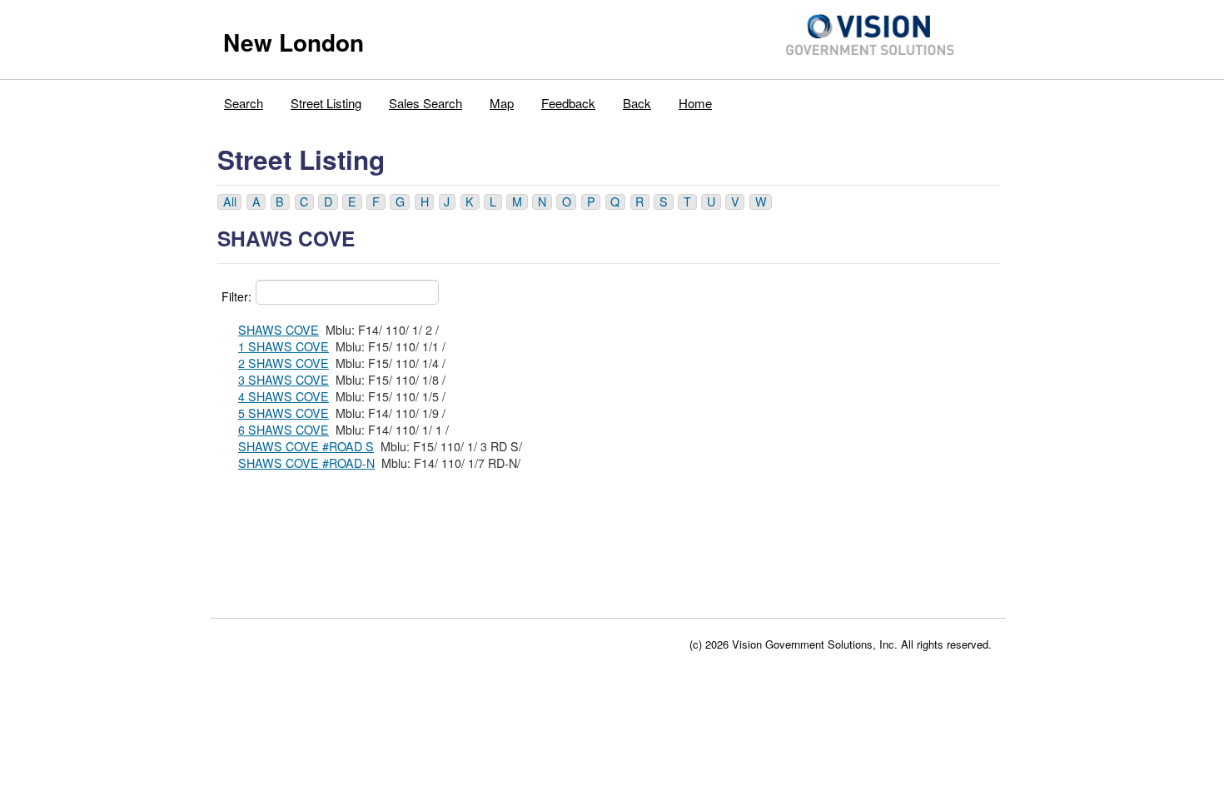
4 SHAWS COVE (283, 396)
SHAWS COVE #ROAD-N (306, 463)
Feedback (568, 103)
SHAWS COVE (278, 329)
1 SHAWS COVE (283, 346)
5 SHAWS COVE (283, 413)
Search (243, 103)
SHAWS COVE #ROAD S (306, 446)
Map (502, 103)
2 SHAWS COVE (283, 363)
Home (695, 103)
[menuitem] (244, 99)
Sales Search (425, 103)
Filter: (236, 296)
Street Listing (326, 103)
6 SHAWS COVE (283, 429)
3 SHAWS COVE (283, 379)
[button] (229, 202)
